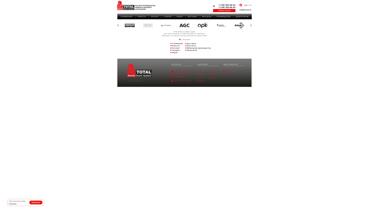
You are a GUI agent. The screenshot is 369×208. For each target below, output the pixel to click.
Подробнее (13, 204)
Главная (200, 71)
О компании (126, 17)
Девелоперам (242, 17)
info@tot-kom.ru (245, 10)
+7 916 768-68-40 (227, 7)
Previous (118, 25)
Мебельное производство (199, 48)
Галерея (167, 17)
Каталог (155, 17)
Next (251, 25)
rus (245, 5)
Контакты (206, 17)
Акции (179, 17)
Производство (223, 17)
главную (176, 36)
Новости (142, 17)
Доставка (192, 17)
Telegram (229, 71)
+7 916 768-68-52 (226, 5)
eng (250, 5)
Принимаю (36, 202)
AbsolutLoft (192, 50)
